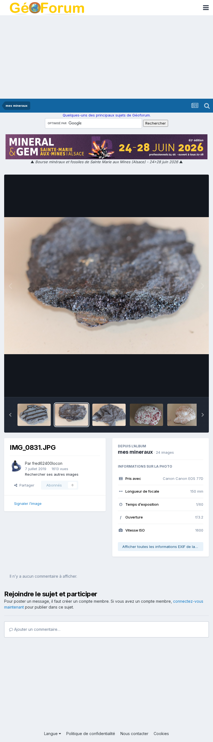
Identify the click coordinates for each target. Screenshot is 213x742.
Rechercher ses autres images (51, 474)
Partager (25, 485)
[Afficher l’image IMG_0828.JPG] (146, 415)
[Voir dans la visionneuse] (106, 285)
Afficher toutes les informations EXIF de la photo (162, 546)
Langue (51, 733)
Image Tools (186, 386)
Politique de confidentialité (90, 733)
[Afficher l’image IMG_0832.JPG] (34, 415)
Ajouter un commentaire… (36, 629)
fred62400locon (47, 463)
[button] (10, 415)
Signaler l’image (28, 503)
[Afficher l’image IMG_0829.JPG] (109, 415)
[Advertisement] (106, 57)
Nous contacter (134, 733)
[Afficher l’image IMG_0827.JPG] (184, 415)
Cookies (161, 733)
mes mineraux (135, 452)
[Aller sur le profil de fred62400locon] (16, 466)
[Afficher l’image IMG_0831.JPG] (71, 415)
